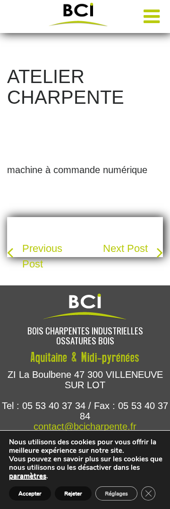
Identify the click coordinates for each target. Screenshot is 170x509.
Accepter (30, 493)
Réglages (116, 493)
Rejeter (73, 493)
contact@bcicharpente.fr (85, 426)
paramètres (27, 476)
